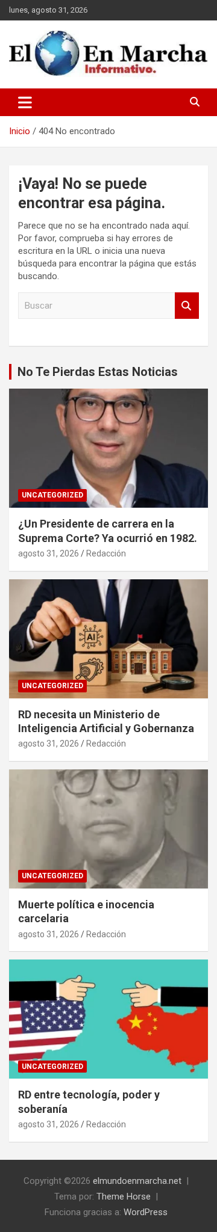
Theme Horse (123, 1196)
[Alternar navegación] (25, 102)
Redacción (106, 553)
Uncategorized (52, 495)
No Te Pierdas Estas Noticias (97, 372)
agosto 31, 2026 (48, 553)
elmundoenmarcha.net (137, 1180)
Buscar (187, 305)
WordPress (146, 1212)
